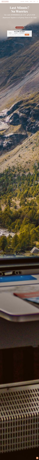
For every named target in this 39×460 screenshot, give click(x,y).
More (34, 1)
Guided (31, 1)
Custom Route (22, 1)
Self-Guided (26, 1)
